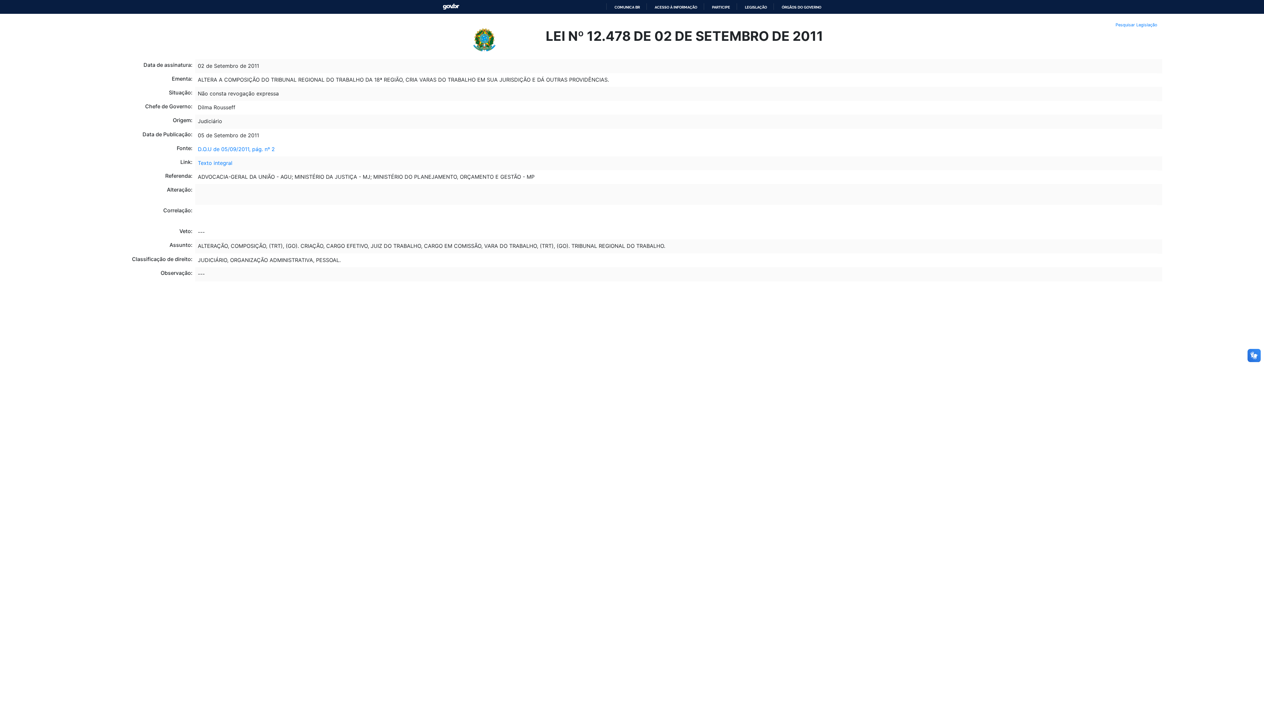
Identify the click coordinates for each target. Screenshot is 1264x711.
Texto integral (215, 163)
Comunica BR (627, 7)
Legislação (756, 7)
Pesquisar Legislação (1136, 24)
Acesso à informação (676, 7)
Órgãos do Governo (801, 7)
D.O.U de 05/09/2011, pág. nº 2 (236, 149)
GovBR (451, 7)
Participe (721, 7)
